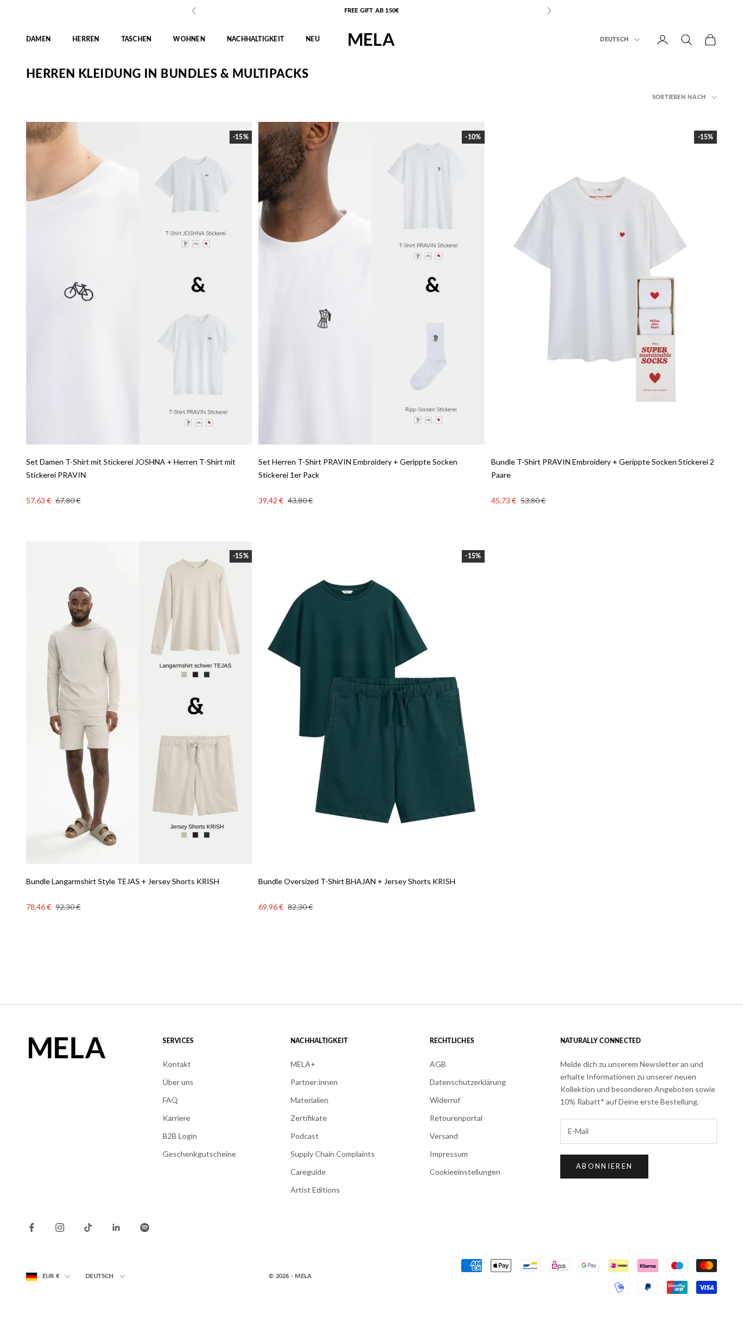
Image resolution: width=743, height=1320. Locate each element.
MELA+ (302, 1064)
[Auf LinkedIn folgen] (116, 1227)
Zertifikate (308, 1117)
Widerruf (445, 1100)
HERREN (85, 39)
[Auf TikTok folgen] (88, 1227)
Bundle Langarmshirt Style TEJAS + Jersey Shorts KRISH (122, 881)
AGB (438, 1064)
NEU (313, 39)
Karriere (176, 1117)
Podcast (304, 1135)
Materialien (309, 1100)
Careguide (308, 1171)
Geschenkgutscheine (199, 1153)
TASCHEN (136, 39)
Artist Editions (315, 1189)
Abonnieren (604, 1166)
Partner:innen (314, 1082)
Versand (444, 1135)
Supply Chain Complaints (332, 1153)
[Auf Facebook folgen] (31, 1227)
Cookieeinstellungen (465, 1171)
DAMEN (38, 39)
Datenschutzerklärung (468, 1082)
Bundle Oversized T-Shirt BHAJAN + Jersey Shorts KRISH (356, 881)
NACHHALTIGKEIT (255, 39)
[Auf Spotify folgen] (144, 1227)
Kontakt (177, 1064)
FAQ (170, 1100)
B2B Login (180, 1135)
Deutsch (614, 39)
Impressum (449, 1153)
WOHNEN (189, 39)
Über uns (178, 1082)
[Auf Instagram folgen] (59, 1227)
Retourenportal (456, 1117)
